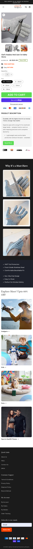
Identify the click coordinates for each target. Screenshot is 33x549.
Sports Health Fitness (9, 439)
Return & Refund (6, 491)
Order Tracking (5, 513)
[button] (3, 7)
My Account (5, 502)
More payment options (16, 104)
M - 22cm (6, 85)
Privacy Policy (5, 483)
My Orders (4, 506)
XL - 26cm (6, 89)
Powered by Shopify (24, 546)
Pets (3, 403)
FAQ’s (3, 461)
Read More (8, 143)
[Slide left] (3, 48)
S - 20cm (18, 81)
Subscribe (6, 529)
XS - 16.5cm (7, 81)
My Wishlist (4, 510)
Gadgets (4, 331)
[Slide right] (30, 48)
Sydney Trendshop (13, 546)
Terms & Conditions (7, 479)
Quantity (4, 71)
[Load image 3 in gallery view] (24, 48)
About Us (4, 457)
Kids (2, 367)
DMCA (3, 468)
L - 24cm (17, 85)
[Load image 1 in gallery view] (8, 48)
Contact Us (4, 464)
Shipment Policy (6, 487)
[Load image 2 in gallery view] (16, 48)
